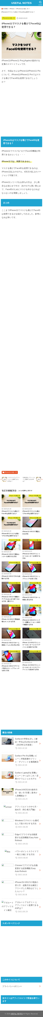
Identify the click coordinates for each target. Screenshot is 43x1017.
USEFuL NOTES (21, 2)
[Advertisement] (21, 109)
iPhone (12, 8)
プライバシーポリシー (12, 986)
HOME (5, 8)
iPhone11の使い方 (22, 8)
